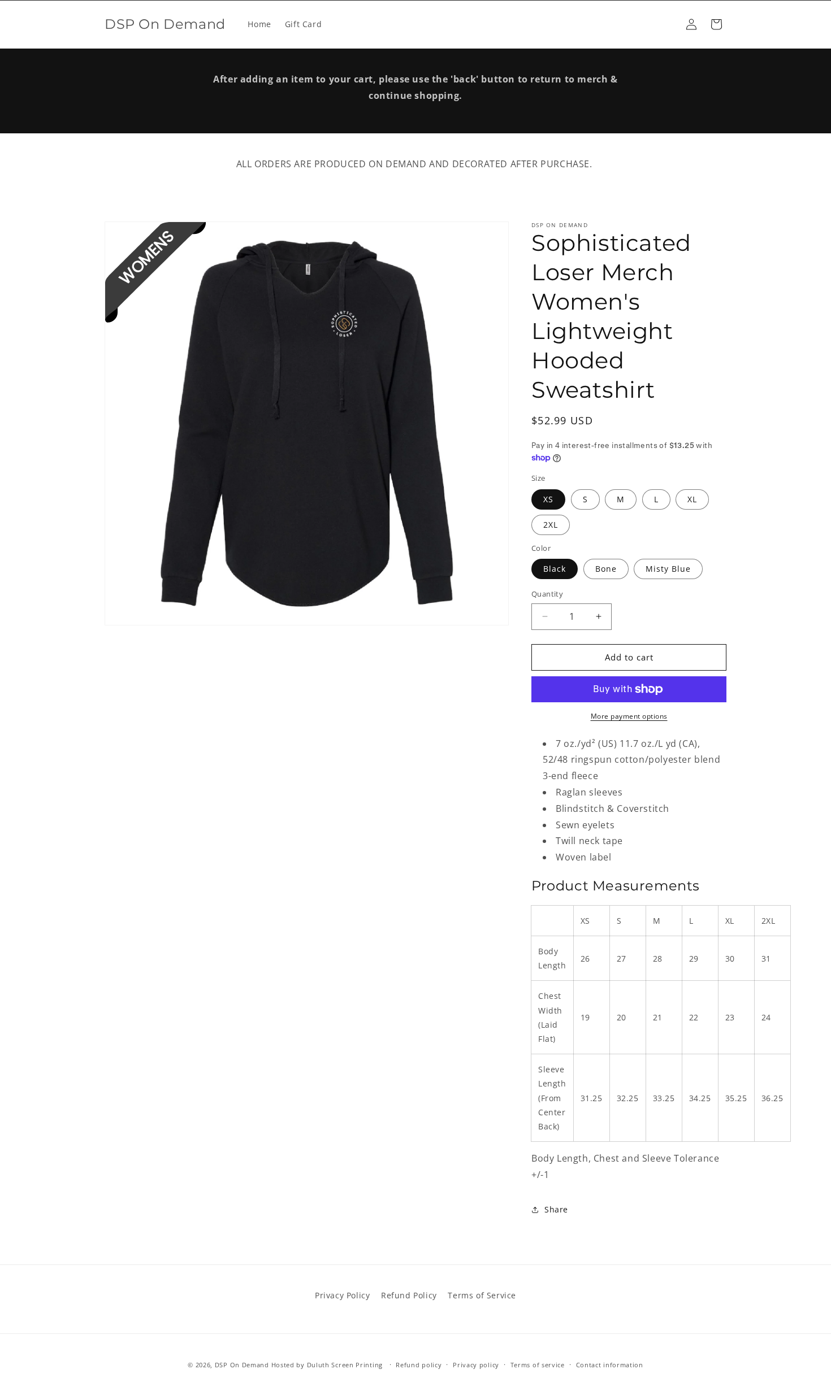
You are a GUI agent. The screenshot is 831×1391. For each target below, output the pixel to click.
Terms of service (537, 1364)
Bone (606, 568)
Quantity (547, 594)
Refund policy (419, 1364)
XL (692, 499)
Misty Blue (668, 568)
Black (554, 568)
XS (548, 499)
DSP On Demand (242, 1364)
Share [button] (556, 1209)
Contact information (609, 1364)
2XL (550, 524)
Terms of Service (482, 1295)
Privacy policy (476, 1364)
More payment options (629, 716)
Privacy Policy (342, 1295)
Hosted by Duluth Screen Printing (327, 1364)
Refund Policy (409, 1295)
